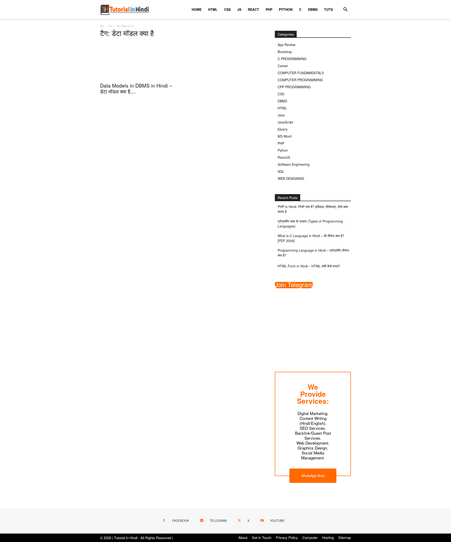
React (253, 9)
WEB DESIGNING (291, 178)
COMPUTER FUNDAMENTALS (301, 72)
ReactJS (284, 157)
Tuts (328, 9)
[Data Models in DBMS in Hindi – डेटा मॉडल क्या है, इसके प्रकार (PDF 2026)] (138, 61)
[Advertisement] (313, 326)
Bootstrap (285, 51)
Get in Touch (261, 537)
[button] (345, 10)
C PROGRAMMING (292, 58)
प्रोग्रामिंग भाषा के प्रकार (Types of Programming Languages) (310, 223)
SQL (281, 171)
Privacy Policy (287, 537)
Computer (310, 537)
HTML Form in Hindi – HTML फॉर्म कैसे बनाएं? (309, 266)
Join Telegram (294, 284)
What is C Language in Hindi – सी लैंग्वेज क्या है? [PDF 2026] (311, 238)
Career (283, 65)
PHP (269, 9)
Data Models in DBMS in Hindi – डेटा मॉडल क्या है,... (136, 88)
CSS (227, 9)
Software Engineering (294, 164)
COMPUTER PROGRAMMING (300, 79)
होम (102, 26)
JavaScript (285, 122)
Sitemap (344, 537)
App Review (286, 44)
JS (239, 9)
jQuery (283, 129)
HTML (213, 9)
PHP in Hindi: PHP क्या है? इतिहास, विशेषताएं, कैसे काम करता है (313, 209)
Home (197, 9)
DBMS (313, 9)
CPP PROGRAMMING (294, 87)
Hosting (328, 537)
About (242, 537)
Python (285, 9)
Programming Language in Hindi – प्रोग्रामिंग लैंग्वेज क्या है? (313, 253)
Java (281, 115)
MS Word (285, 136)
